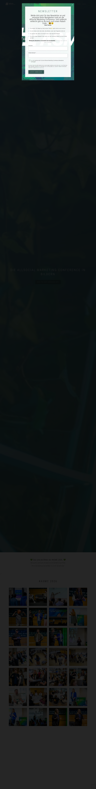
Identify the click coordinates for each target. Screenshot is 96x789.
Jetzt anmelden (36, 72)
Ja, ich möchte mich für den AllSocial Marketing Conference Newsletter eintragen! (47, 61)
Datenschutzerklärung (40, 67)
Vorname (30, 45)
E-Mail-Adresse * (32, 52)
